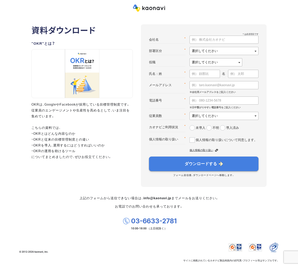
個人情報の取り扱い (167, 139)
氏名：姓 (167, 73)
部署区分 (167, 50)
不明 (215, 128)
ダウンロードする (201, 163)
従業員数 (167, 115)
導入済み (232, 128)
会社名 (167, 39)
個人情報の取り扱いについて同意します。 (226, 140)
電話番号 (167, 100)
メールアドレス (167, 85)
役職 (152, 62)
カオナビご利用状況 (167, 127)
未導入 (200, 128)
